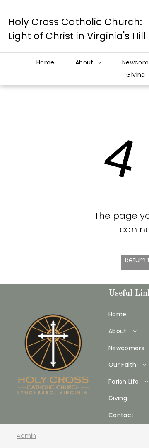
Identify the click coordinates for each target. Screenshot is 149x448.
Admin (26, 435)
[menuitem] (45, 62)
